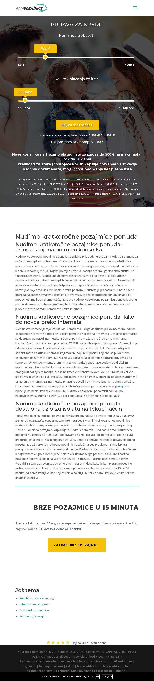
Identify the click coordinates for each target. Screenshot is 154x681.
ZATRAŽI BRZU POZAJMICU (77, 545)
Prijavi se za (77, 125)
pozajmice (122, 386)
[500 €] (45, 57)
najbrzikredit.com (40, 671)
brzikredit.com (121, 661)
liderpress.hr (103, 671)
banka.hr (49, 661)
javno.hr (85, 671)
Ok (97, 676)
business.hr (67, 661)
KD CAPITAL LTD (112, 652)
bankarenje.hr (66, 671)
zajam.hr (29, 666)
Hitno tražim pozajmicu (34, 604)
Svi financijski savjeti (32, 616)
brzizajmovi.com (51, 666)
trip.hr (120, 671)
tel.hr (70, 666)
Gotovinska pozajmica (34, 610)
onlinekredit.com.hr (114, 666)
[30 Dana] (25, 100)
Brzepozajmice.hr (34, 652)
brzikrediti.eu (86, 666)
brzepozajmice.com (93, 661)
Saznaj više (107, 676)
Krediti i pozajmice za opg (36, 598)
